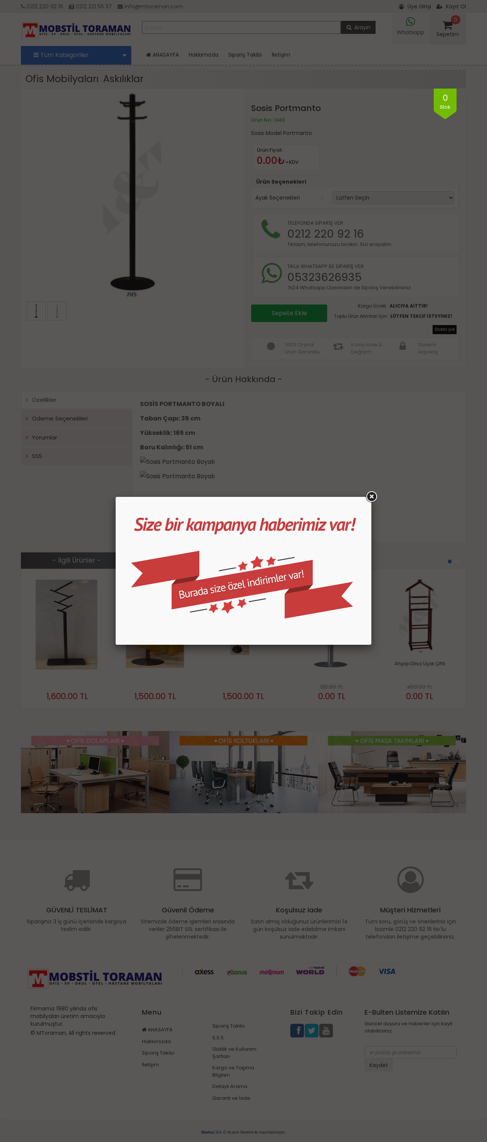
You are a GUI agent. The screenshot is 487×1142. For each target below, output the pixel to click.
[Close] (371, 497)
